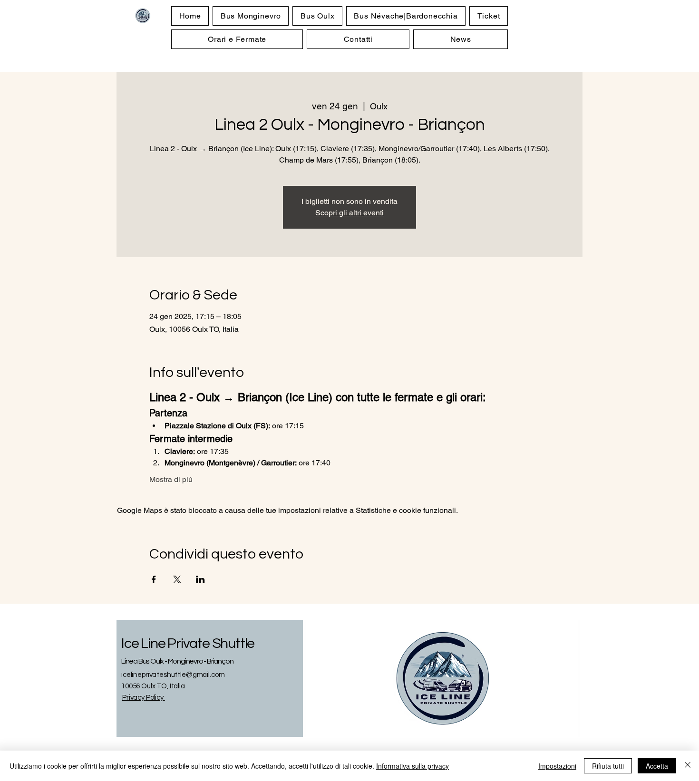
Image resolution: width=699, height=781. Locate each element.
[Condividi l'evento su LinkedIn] (200, 579)
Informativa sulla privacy (412, 766)
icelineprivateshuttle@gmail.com (172, 674)
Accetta (657, 766)
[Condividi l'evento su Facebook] (153, 579)
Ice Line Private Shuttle (187, 643)
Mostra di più (171, 479)
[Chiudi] (687, 765)
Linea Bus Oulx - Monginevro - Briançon (177, 661)
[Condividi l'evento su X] (177, 579)
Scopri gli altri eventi (349, 212)
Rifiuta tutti (608, 766)
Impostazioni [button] (557, 766)
